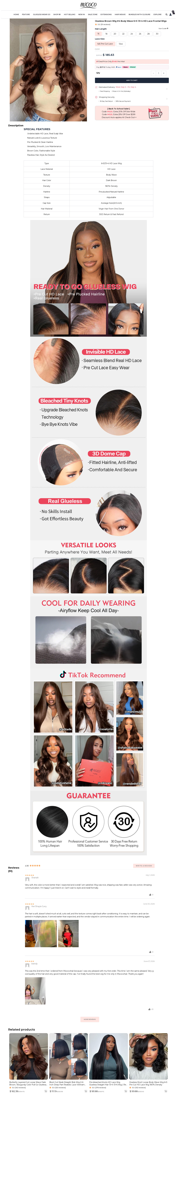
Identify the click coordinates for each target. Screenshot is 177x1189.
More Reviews (90, 1019)
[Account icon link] (170, 14)
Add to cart (131, 80)
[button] (167, 14)
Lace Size (100, 39)
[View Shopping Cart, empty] (174, 14)
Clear (97, 49)
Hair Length (101, 29)
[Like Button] (150, 895)
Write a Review (144, 866)
